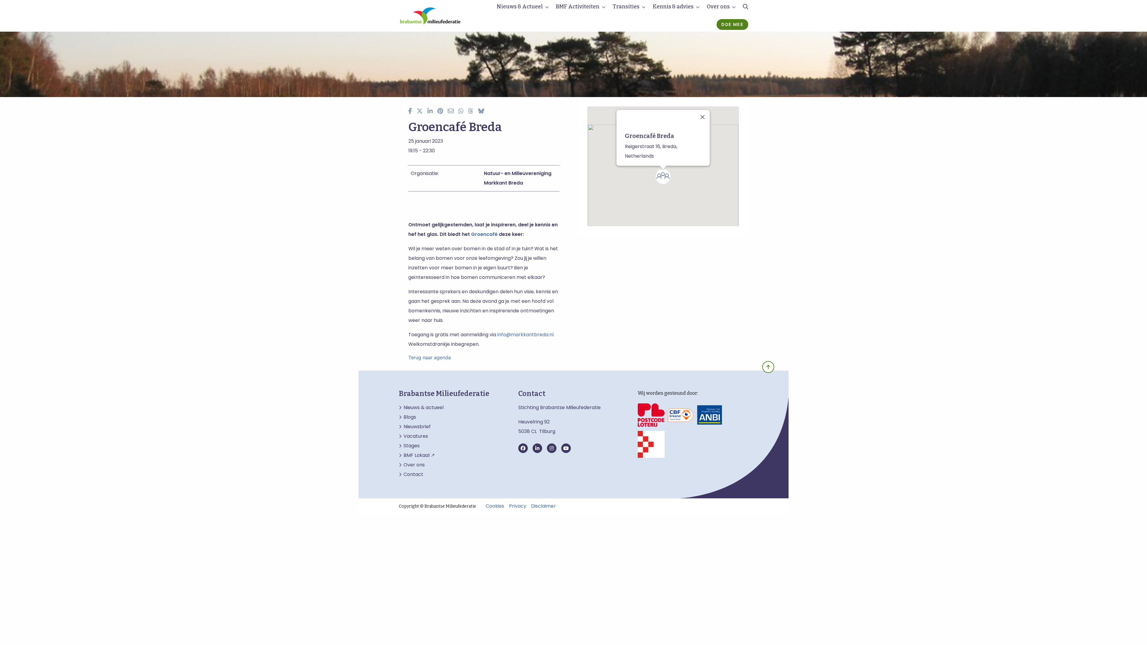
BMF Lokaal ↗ (419, 455)
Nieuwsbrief (417, 426)
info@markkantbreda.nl (525, 334)
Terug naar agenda (429, 357)
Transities (626, 6)
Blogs (410, 417)
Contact (413, 474)
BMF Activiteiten (577, 6)
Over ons (718, 6)
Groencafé (484, 234)
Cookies (495, 506)
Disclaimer (543, 506)
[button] (663, 176)
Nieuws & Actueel (520, 6)
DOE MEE (732, 24)
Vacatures (416, 436)
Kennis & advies (673, 6)
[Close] (702, 117)
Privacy (517, 506)
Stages (412, 445)
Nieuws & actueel (424, 407)
